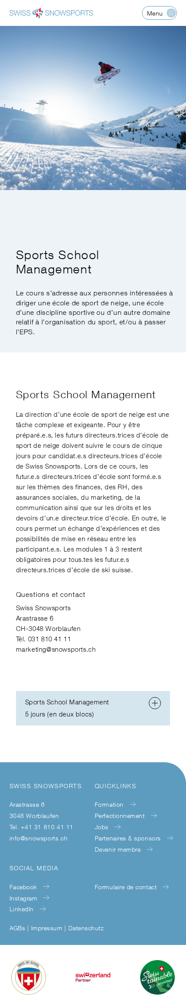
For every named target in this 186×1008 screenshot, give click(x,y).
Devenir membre (118, 849)
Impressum (46, 928)
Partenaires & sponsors (128, 838)
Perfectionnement (120, 815)
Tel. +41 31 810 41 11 (42, 826)
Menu (155, 13)
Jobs (102, 826)
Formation (109, 804)
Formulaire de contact (126, 887)
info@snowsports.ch (39, 838)
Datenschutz (85, 928)
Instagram (24, 898)
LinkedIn (22, 909)
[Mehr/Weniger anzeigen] (155, 703)
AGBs (18, 928)
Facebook (23, 887)
